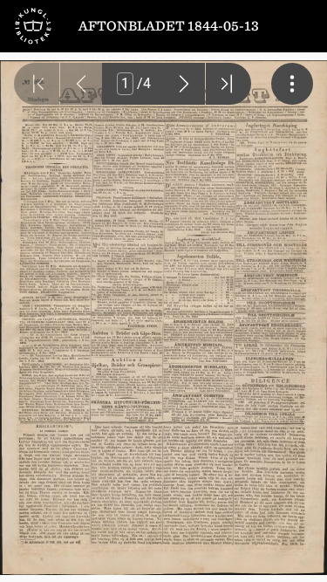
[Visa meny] (292, 84)
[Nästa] (184, 84)
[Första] (36, 84)
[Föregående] (81, 84)
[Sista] (228, 84)
